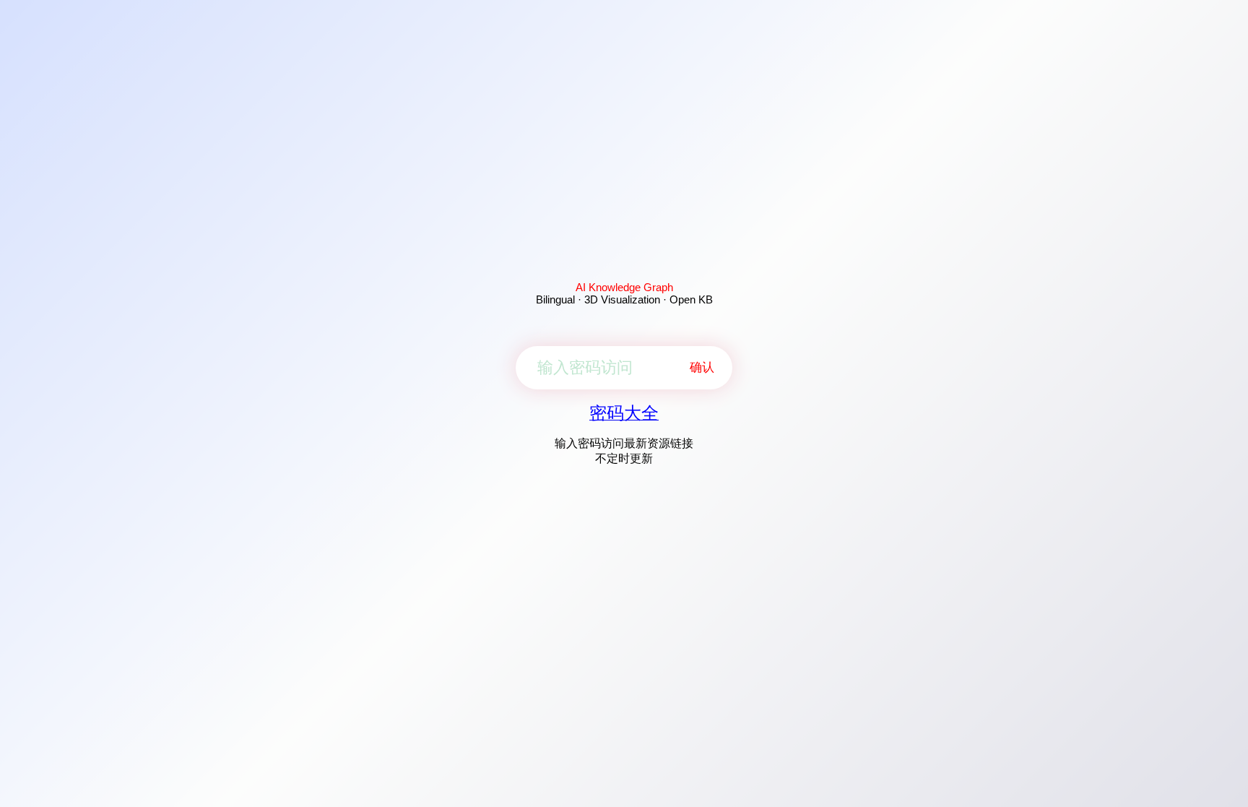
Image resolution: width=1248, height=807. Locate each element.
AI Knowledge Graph (624, 287)
